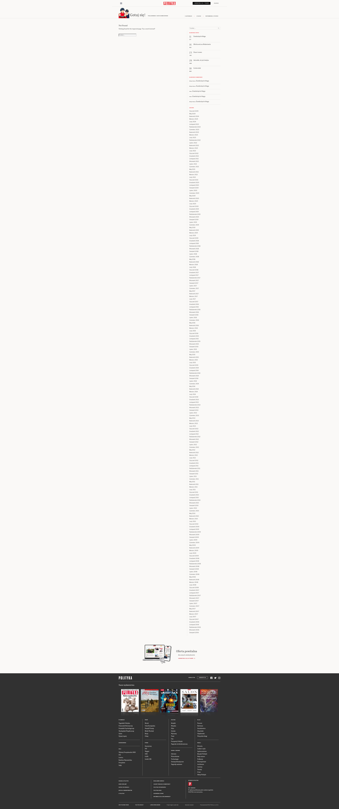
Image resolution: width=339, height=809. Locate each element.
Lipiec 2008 (193, 572)
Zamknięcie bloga (202, 81)
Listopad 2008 (194, 561)
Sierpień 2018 (193, 251)
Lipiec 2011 (193, 476)
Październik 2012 (194, 437)
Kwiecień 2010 (194, 516)
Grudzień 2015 (194, 336)
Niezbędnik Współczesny (126, 731)
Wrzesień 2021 (194, 161)
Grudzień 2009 (194, 527)
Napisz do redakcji (124, 787)
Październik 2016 (194, 310)
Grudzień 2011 (194, 463)
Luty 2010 (192, 521)
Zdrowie (173, 754)
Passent (199, 723)
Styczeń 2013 (193, 429)
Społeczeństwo (202, 751)
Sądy (120, 765)
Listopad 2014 (194, 370)
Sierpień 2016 (193, 315)
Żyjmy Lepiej (123, 736)
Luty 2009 (192, 553)
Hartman (200, 726)
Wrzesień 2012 (194, 439)
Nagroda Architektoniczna (179, 744)
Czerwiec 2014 (194, 384)
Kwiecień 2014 (194, 389)
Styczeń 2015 (193, 365)
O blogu (199, 16)
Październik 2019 (194, 214)
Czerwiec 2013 (194, 415)
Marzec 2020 (193, 201)
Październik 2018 (194, 246)
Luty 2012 (192, 458)
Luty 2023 (192, 137)
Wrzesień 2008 (194, 566)
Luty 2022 (192, 151)
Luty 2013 (192, 426)
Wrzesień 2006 (194, 630)
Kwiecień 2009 (194, 548)
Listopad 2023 (194, 124)
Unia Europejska (150, 726)
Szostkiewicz (201, 728)
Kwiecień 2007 (194, 611)
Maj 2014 (192, 386)
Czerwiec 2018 (194, 257)
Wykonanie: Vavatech (189, 804)
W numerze (122, 719)
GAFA (146, 756)
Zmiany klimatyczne (177, 762)
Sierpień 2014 (193, 378)
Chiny (146, 736)
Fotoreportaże (201, 762)
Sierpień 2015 (193, 347)
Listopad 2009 (194, 529)
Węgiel (147, 751)
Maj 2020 (192, 196)
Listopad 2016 (194, 307)
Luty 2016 (192, 331)
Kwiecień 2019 (194, 230)
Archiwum (200, 764)
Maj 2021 (192, 169)
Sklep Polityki (201, 775)
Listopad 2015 (194, 339)
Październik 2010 (194, 500)
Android (193, 788)
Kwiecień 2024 (194, 116)
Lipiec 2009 (193, 540)
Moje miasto (201, 756)
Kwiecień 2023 (194, 132)
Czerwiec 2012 (194, 447)
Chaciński (200, 731)
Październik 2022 (194, 140)
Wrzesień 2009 (194, 535)
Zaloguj (216, 3)
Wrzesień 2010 (194, 503)
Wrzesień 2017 (194, 280)
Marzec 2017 (193, 296)
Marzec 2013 (193, 423)
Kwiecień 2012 (194, 452)
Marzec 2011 (193, 487)
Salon (120, 733)
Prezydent (122, 763)
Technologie (175, 759)
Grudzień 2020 (194, 182)
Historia (199, 746)
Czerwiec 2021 (194, 167)
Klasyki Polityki (202, 754)
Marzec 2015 (193, 360)
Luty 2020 (192, 204)
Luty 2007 (192, 617)
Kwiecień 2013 (194, 421)
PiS (120, 755)
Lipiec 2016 (193, 317)
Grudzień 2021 (194, 156)
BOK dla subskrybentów (125, 790)
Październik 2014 (194, 373)
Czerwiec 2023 (194, 130)
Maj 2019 (192, 227)
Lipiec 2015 (193, 349)
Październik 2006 (195, 627)
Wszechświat (175, 756)
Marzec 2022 (193, 148)
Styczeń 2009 (194, 556)
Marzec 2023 (193, 135)
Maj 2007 (192, 609)
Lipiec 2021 (193, 164)
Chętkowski (201, 733)
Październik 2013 (194, 405)
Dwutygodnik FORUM (124, 804)
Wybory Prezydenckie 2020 (127, 752)
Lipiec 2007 (193, 603)
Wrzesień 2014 (194, 376)
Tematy (199, 769)
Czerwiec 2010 (194, 511)
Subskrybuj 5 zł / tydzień (201, 3)
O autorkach (188, 16)
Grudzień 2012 (194, 431)
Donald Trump (149, 728)
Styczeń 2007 (194, 619)
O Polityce (121, 793)
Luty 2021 (192, 177)
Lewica (121, 757)
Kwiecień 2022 (194, 145)
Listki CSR (148, 759)
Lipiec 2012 (193, 445)
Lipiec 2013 (193, 413)
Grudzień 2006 (194, 622)
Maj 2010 (192, 513)
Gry (172, 739)
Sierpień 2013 (193, 410)
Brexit (147, 723)
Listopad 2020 (194, 185)
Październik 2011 (194, 468)
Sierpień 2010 (193, 505)
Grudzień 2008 (194, 558)
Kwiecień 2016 (194, 325)
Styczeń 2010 (193, 524)
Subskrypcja (202, 677)
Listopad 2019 (194, 212)
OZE (146, 754)
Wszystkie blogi (202, 736)
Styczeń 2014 (193, 397)
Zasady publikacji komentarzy (162, 784)
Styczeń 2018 (193, 270)
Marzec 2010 (193, 519)
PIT (146, 749)
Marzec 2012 (193, 455)
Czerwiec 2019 (194, 225)
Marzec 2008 (193, 582)
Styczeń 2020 (194, 206)
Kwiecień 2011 (193, 484)
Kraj (120, 749)
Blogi (198, 719)
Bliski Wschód (149, 731)
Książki (173, 723)
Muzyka (173, 726)
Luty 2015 (192, 362)
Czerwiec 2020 (194, 193)
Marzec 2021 (193, 175)
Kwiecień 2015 (194, 357)
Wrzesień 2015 (194, 344)
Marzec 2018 (193, 265)
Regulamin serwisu (159, 781)
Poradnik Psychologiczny (126, 728)
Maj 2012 (192, 450)
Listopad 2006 (194, 625)
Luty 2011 (192, 490)
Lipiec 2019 (193, 222)
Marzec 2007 (193, 614)
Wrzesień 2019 (194, 217)
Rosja (146, 733)
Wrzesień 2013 (194, 407)
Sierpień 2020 (194, 188)
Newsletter (192, 677)
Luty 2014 (192, 394)
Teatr (172, 736)
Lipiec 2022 (193, 143)
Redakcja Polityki (124, 781)
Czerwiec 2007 (194, 606)
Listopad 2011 (193, 466)
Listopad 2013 (194, 402)
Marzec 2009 (193, 550)
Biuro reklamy (123, 784)
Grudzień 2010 (194, 495)
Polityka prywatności (160, 787)
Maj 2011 (192, 482)
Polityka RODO (158, 790)
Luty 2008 (192, 585)
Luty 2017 (192, 299)
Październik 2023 (195, 127)
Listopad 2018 (194, 243)
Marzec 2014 (193, 392)
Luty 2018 (192, 267)
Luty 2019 (192, 235)
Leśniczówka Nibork (155, 804)
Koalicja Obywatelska (125, 760)
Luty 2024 (192, 122)
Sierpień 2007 (194, 601)
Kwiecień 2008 (194, 580)
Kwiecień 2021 (194, 172)
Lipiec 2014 (193, 381)
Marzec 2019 (193, 233)
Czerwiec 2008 (194, 574)
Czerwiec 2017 (194, 288)
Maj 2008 (192, 577)
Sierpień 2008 (194, 569)
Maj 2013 (192, 418)
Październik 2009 (195, 532)
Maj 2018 (192, 259)
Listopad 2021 (194, 159)
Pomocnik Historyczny (126, 726)
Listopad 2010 (194, 497)
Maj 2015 (192, 355)
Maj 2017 (192, 291)
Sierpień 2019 (193, 220)
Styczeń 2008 (194, 587)
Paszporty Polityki (177, 741)
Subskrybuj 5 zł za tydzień (185, 658)
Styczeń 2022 (193, 153)
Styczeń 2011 (193, 492)
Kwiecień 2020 (194, 198)
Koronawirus (122, 742)
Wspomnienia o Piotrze (212, 16)
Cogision (172, 804)
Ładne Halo (176, 804)
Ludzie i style (201, 749)
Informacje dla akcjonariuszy (162, 796)
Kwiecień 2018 (194, 262)
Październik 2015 (194, 341)
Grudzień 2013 (194, 400)
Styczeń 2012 (193, 460)
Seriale (173, 731)
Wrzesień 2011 (194, 471)
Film (172, 728)
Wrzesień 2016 (194, 312)
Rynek (146, 742)
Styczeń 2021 (193, 180)
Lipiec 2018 (193, 254)
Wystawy (174, 733)
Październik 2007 (195, 595)
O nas (199, 772)
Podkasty (200, 759)
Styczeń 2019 (193, 238)
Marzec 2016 (193, 328)
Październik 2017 (194, 278)
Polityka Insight (139, 804)
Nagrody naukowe (176, 764)
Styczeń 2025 (193, 111)
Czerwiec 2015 (194, 352)
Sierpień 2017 (193, 283)
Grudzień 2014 (194, 368)
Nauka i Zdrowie (175, 750)
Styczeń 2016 (193, 333)
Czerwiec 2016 (194, 320)
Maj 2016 (192, 323)
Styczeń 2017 (193, 302)
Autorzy (199, 767)
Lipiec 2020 (193, 190)
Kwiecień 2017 (194, 294)
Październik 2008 (195, 564)
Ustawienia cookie (159, 793)
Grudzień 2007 (194, 590)
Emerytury (148, 746)
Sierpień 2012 (193, 442)
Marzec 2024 (193, 119)
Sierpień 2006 (194, 632)
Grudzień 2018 (194, 241)
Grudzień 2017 (194, 272)
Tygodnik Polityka (124, 723)
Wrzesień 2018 (194, 249)
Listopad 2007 (194, 593)
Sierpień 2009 (194, 537)
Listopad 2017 (194, 275)
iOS (189, 788)
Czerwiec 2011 (194, 479)
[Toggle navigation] (121, 3)
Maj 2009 (192, 545)
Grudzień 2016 (194, 304)
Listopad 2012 (194, 434)
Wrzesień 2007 (194, 598)
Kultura (173, 719)
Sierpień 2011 (193, 474)
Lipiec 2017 (193, 286)
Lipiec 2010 (193, 508)
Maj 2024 (192, 114)
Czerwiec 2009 (194, 542)
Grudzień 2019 (194, 209)
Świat (146, 719)
